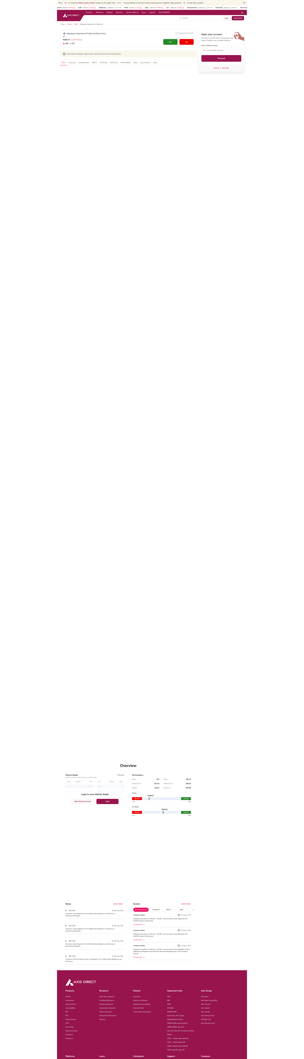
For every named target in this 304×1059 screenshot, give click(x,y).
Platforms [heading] (70, 1056)
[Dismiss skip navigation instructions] (244, 2)
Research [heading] (103, 991)
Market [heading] (136, 991)
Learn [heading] (102, 1056)
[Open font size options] (242, 12)
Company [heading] (205, 1056)
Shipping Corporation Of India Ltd (91, 24)
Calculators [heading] (138, 1056)
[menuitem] (89, 12)
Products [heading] (70, 991)
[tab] (63, 63)
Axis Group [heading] (206, 991)
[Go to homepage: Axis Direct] (71, 15)
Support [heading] (171, 1056)
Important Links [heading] (174, 991)
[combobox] (201, 18)
